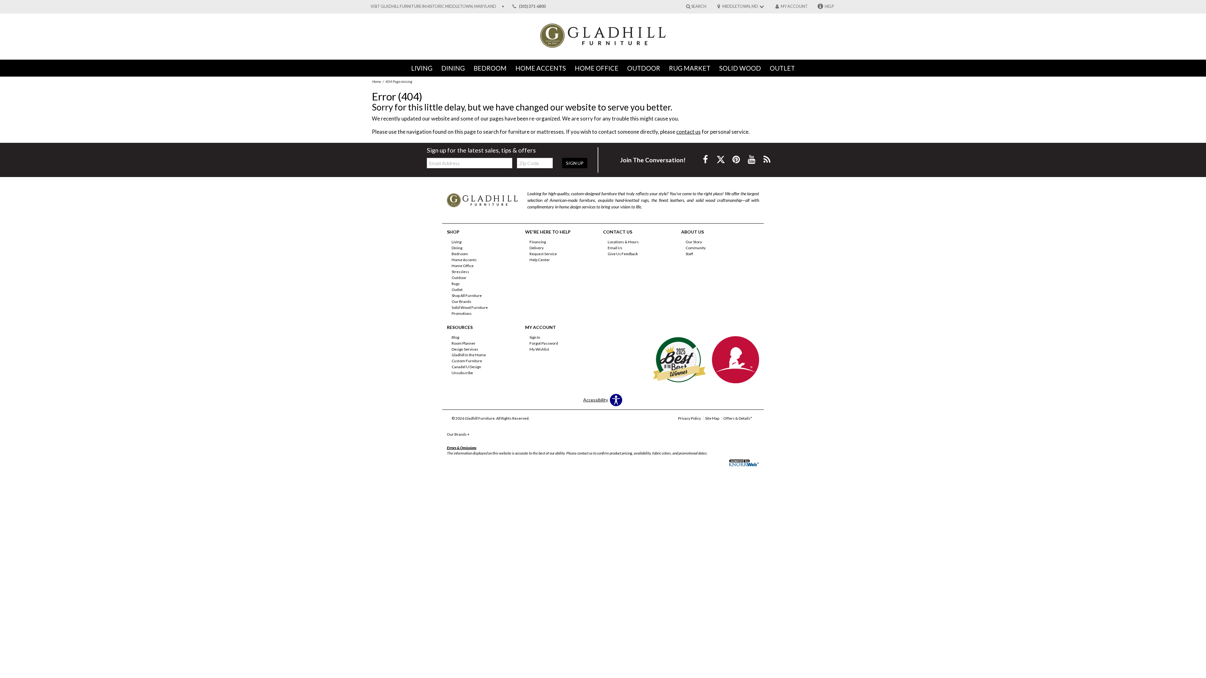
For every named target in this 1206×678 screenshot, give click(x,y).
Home (376, 81)
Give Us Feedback (623, 253)
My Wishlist (539, 349)
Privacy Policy (689, 418)
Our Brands (461, 301)
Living (421, 68)
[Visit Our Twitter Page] (721, 159)
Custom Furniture (467, 360)
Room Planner (463, 343)
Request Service (543, 253)
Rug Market (689, 68)
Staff (689, 253)
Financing (538, 241)
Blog (455, 337)
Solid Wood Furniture (470, 307)
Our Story (694, 241)
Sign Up (575, 163)
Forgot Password (544, 343)
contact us (688, 131)
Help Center (540, 259)
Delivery (537, 247)
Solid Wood (740, 68)
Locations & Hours (623, 241)
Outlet (782, 68)
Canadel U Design (466, 366)
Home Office (596, 68)
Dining (453, 68)
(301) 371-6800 (532, 6)
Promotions (462, 313)
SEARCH (698, 6)
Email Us (615, 247)
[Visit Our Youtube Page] (752, 159)
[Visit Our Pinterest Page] (736, 159)
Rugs (456, 283)
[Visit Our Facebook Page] (705, 159)
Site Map (712, 418)
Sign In (535, 337)
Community (696, 247)
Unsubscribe (462, 372)
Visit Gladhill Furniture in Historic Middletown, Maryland (433, 6)
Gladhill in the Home (469, 354)
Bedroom (490, 68)
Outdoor (643, 68)
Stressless (460, 271)
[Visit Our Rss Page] (767, 159)
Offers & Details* (737, 418)
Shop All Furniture (467, 295)
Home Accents (540, 68)
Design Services (465, 349)
